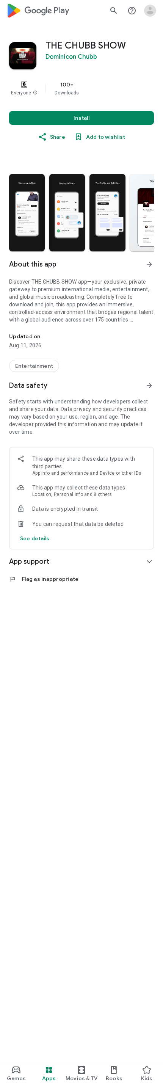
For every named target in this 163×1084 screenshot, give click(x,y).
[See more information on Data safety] (149, 385)
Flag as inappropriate (43, 579)
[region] (81, 88)
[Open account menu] (150, 11)
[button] (35, 93)
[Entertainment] (34, 366)
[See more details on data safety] (35, 538)
